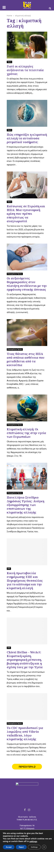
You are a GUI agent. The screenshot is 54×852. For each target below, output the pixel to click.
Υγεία (9, 62)
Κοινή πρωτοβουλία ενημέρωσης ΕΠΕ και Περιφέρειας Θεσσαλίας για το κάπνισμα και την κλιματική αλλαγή (25, 580)
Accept (9, 847)
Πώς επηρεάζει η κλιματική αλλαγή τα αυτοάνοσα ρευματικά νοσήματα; (27, 138)
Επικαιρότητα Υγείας (15, 274)
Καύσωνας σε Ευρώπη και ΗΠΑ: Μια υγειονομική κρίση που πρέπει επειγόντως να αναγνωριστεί (26, 213)
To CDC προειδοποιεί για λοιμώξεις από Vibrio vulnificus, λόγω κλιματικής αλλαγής (25, 733)
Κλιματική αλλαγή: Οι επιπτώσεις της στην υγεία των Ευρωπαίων (26, 433)
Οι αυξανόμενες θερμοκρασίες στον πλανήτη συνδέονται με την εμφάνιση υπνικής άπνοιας (27, 284)
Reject (21, 847)
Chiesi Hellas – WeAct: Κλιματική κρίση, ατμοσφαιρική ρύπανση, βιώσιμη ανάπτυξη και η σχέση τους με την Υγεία (25, 659)
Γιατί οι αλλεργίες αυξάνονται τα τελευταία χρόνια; (25, 70)
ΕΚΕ (9, 568)
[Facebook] (25, 809)
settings (33, 841)
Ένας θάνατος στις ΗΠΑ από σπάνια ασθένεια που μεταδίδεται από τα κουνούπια (26, 359)
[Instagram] (29, 809)
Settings (34, 847)
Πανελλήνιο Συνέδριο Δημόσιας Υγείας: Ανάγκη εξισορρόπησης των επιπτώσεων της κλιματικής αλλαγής (25, 504)
